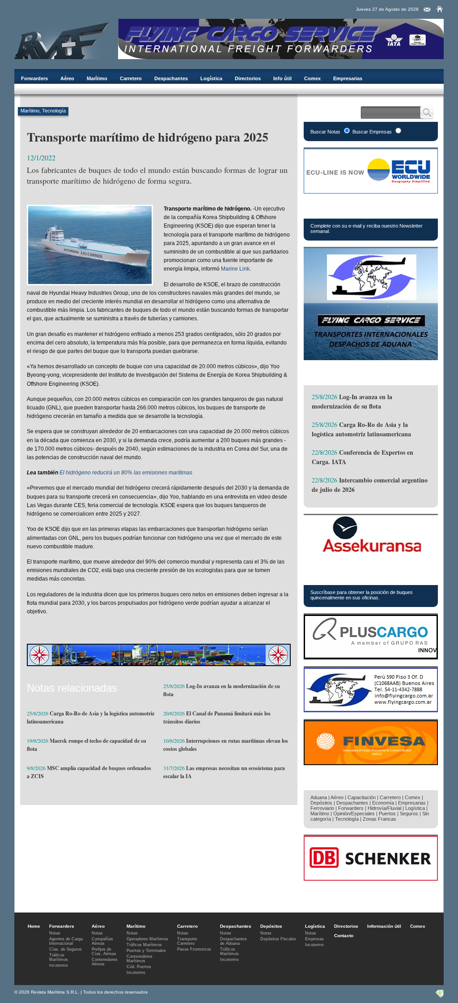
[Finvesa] (371, 762)
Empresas (314, 939)
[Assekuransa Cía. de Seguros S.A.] (371, 557)
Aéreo (67, 78)
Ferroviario (322, 808)
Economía (383, 802)
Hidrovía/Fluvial (384, 808)
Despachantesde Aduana (233, 941)
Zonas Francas (379, 819)
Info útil (282, 78)
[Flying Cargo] (281, 56)
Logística (211, 78)
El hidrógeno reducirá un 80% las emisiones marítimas (125, 472)
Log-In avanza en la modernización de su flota (352, 401)
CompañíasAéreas (102, 941)
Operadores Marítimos (147, 939)
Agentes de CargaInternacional (66, 941)
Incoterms (58, 965)
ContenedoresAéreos (105, 961)
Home (34, 926)
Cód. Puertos (139, 966)
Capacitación (362, 797)
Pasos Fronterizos (194, 949)
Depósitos (321, 802)
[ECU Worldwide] (371, 191)
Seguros (409, 813)
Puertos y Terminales (146, 950)
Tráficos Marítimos (345, 575)
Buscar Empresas (372, 131)
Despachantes (171, 78)
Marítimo (97, 78)
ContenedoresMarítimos (140, 958)
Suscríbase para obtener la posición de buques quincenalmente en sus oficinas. (361, 595)
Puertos (387, 813)
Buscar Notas (325, 131)
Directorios (248, 78)
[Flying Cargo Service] (371, 358)
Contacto (343, 935)
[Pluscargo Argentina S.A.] (371, 657)
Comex (312, 78)
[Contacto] (427, 10)
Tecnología (54, 110)
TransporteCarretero (187, 941)
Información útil (384, 926)
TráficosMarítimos (58, 957)
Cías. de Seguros (65, 949)
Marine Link (235, 269)
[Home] (440, 9)
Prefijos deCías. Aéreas (104, 951)
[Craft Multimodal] (159, 663)
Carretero (131, 78)
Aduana (318, 797)
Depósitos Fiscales (278, 939)
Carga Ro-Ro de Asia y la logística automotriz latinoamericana (361, 429)
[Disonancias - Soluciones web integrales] (439, 996)
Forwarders (34, 78)
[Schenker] (371, 878)
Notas (54, 933)
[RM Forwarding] (61, 39)
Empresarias (347, 78)
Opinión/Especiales (354, 813)
